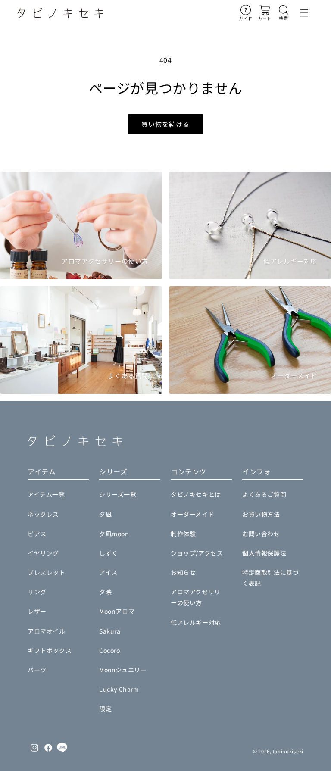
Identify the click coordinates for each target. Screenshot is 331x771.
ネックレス (43, 514)
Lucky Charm (119, 689)
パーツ (37, 669)
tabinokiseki (288, 751)
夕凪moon (114, 533)
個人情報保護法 (264, 553)
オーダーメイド (192, 514)
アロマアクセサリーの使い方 (196, 597)
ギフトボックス (50, 650)
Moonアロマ (116, 611)
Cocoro (109, 650)
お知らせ (183, 572)
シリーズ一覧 (118, 494)
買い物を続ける (165, 123)
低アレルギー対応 (196, 622)
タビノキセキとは (196, 494)
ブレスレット (47, 572)
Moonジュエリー (123, 669)
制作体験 (183, 533)
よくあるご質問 (264, 494)
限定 (105, 708)
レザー (37, 611)
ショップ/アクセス (197, 553)
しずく (108, 553)
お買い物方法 (261, 514)
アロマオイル (47, 631)
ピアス (37, 533)
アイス (108, 572)
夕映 (105, 591)
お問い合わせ (261, 533)
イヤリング (43, 553)
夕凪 (105, 514)
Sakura (110, 631)
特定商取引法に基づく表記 (270, 577)
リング (37, 591)
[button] (283, 12)
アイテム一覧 (46, 494)
